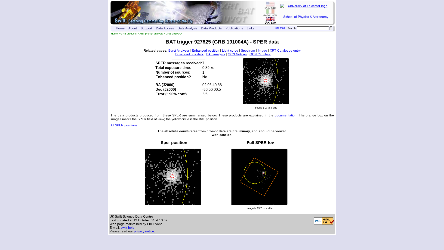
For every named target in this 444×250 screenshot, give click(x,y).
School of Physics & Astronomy (305, 17)
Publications (234, 28)
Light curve (230, 50)
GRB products (128, 33)
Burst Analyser (178, 50)
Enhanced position (205, 50)
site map (280, 27)
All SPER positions (124, 125)
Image (262, 50)
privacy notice (144, 231)
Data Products (211, 28)
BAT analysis (215, 54)
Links (250, 28)
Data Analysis (187, 28)
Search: (291, 28)
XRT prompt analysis (151, 33)
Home (120, 28)
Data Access (165, 28)
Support (146, 28)
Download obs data (189, 54)
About (132, 28)
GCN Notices (237, 54)
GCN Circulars (260, 54)
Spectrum (248, 50)
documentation (285, 115)
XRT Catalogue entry (285, 50)
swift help (127, 227)
